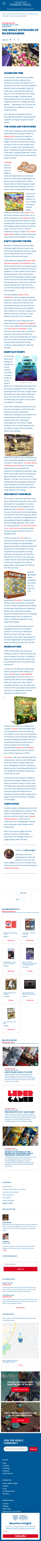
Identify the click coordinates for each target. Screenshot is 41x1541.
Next (18, 899)
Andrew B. (6, 1242)
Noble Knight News (22, 14)
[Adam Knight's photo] (20, 1217)
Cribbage (7, 162)
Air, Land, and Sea (13, 528)
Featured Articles (7, 1186)
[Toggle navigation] (4, 3)
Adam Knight (6, 26)
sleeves (26, 218)
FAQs (4, 1488)
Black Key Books (12, 868)
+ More (4, 1250)
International (7, 1473)
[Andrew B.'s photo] (20, 1236)
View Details (11, 940)
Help (4, 1463)
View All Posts (7, 1203)
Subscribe (20, 1536)
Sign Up (21, 1269)
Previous (23, 893)
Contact (5, 1466)
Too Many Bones (30, 463)
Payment (6, 1471)
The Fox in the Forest (28, 526)
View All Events (20, 1307)
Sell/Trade (6, 1509)
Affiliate (5, 1506)
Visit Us (20, 1365)
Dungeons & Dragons (26, 323)
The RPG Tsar (6, 1243)
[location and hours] (20, 1341)
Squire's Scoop (11, 14)
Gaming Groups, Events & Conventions (14, 1189)
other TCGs (29, 212)
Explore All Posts (8, 1042)
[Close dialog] (38, 1514)
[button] (10, 40)
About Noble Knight (10, 1483)
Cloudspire (8, 465)
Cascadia (8, 757)
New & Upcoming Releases (10, 1192)
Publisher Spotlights (8, 1200)
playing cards (9, 136)
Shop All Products (9, 911)
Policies (5, 1486)
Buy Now (30, 971)
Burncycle (17, 465)
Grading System (8, 1491)
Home (3, 14)
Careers (5, 1504)
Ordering (5, 1468)
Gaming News (33, 14)
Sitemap (5, 1494)
